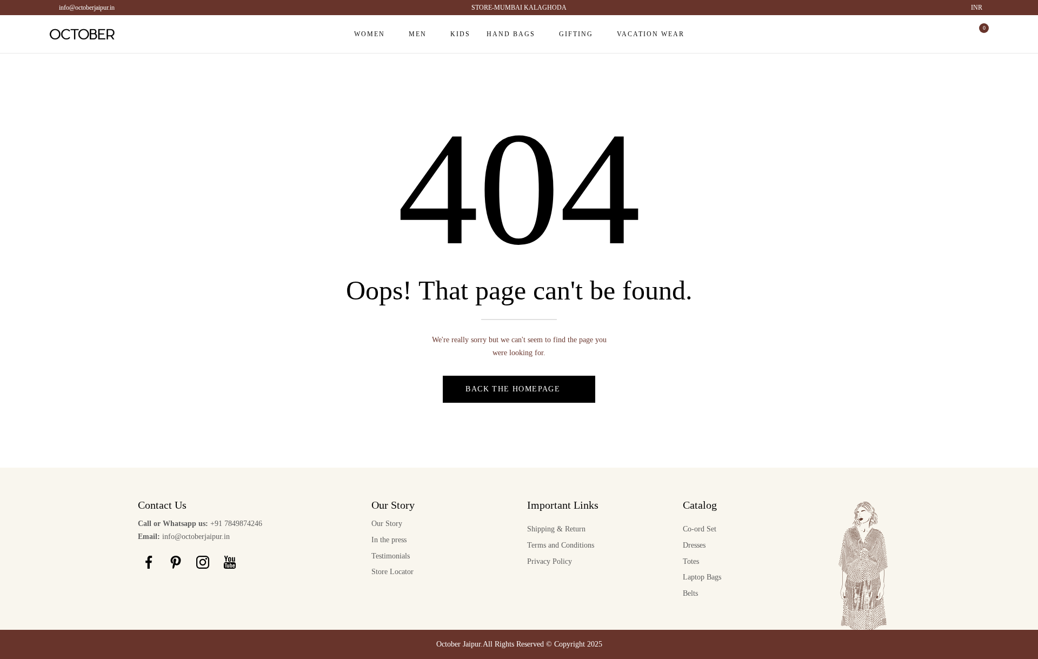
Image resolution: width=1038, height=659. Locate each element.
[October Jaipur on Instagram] (203, 562)
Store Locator (392, 572)
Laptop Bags (702, 577)
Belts (690, 593)
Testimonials (390, 556)
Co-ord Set (699, 529)
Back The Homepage (512, 389)
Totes (691, 561)
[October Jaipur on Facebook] (148, 562)
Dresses (694, 545)
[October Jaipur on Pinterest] (176, 562)
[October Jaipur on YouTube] (230, 562)
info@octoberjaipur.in (87, 7)
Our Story (386, 524)
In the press (389, 540)
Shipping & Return (556, 529)
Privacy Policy (549, 561)
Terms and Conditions (560, 545)
